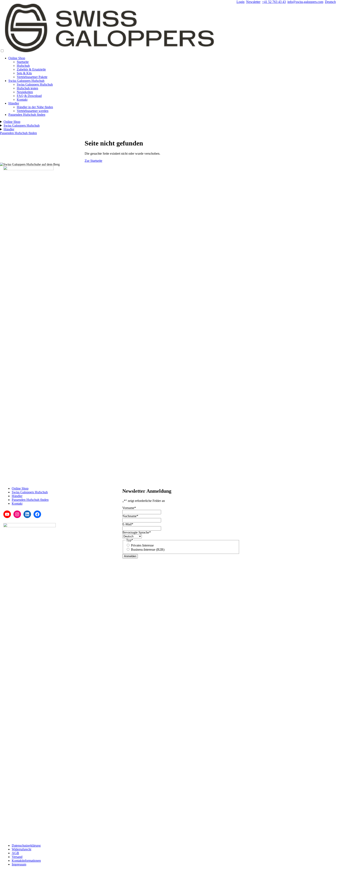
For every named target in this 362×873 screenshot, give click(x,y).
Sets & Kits (24, 73)
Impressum (19, 864)
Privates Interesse (142, 545)
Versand (17, 857)
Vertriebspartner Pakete (32, 77)
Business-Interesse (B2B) (147, 549)
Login (240, 2)
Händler (13, 103)
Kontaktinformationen (26, 860)
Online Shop (16, 58)
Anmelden (130, 556)
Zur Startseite (93, 160)
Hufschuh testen (27, 88)
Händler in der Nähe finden (35, 107)
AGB (15, 853)
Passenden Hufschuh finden (26, 114)
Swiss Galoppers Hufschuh (26, 80)
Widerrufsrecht (21, 849)
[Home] (110, 51)
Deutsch (330, 2)
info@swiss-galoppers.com (305, 2)
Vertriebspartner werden (32, 111)
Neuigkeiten (25, 92)
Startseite (23, 62)
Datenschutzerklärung (26, 845)
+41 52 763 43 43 (274, 2)
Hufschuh (23, 65)
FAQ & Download (29, 96)
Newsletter (253, 2)
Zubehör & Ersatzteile (31, 69)
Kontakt (22, 99)
